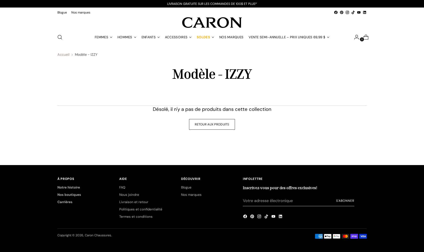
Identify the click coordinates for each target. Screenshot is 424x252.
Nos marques (191, 194)
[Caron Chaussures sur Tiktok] (353, 12)
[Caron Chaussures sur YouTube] (359, 12)
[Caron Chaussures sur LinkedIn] (365, 12)
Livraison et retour (133, 202)
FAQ (122, 187)
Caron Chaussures (98, 235)
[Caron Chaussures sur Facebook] (336, 12)
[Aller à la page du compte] (354, 37)
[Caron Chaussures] (212, 22)
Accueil (63, 54)
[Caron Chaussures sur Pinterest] (342, 12)
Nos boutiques (69, 194)
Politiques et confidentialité (140, 209)
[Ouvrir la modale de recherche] (59, 37)
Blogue (186, 187)
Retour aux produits (212, 124)
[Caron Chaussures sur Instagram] (347, 12)
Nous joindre (129, 194)
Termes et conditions (136, 216)
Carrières (64, 202)
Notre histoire (68, 187)
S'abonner (345, 201)
